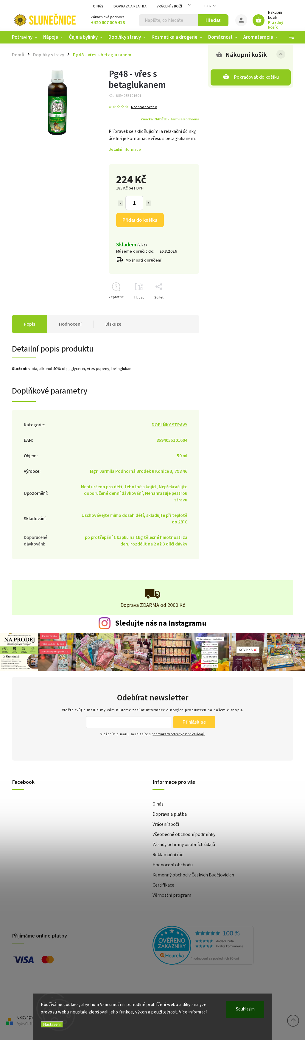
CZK (207, 6)
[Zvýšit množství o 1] (148, 203)
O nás (98, 6)
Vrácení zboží (169, 6)
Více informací (193, 1012)
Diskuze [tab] (113, 324)
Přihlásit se (194, 722)
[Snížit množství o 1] (120, 203)
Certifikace (163, 885)
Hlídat (139, 297)
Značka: (170, 119)
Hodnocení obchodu (172, 865)
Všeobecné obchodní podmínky (183, 834)
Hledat (213, 20)
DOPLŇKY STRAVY (169, 425)
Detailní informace (125, 150)
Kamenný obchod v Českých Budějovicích (193, 875)
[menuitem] (26, 37)
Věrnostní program (171, 895)
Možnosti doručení (143, 260)
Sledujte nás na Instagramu (160, 623)
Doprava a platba (130, 6)
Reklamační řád (167, 854)
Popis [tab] (29, 324)
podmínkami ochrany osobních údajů (178, 734)
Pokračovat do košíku (256, 77)
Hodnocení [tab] (70, 324)
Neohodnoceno (144, 107)
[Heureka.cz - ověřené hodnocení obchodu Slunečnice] (220, 946)
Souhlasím (245, 1009)
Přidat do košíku (139, 220)
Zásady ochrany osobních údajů (183, 844)
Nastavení (52, 1024)
